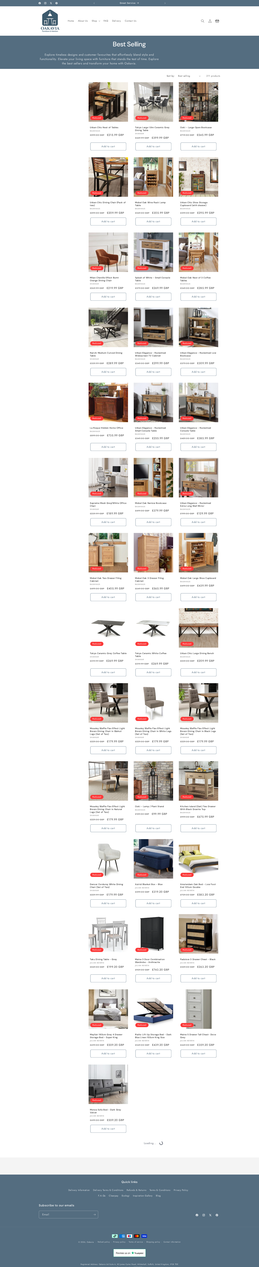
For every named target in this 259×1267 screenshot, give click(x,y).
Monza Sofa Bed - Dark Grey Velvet (105, 1111)
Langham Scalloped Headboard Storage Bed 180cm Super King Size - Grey (152, 1188)
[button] (96, 21)
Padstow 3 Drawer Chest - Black (198, 959)
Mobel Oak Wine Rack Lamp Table (150, 204)
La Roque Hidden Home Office (106, 428)
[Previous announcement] (94, 3)
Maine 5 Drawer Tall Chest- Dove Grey (198, 1036)
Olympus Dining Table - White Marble (106, 1264)
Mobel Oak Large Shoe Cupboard (198, 578)
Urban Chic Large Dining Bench (197, 653)
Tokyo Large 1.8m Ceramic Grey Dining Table (152, 129)
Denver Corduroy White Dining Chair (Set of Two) (106, 885)
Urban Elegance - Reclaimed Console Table (195, 429)
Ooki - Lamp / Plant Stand (149, 806)
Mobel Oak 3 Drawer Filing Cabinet (149, 579)
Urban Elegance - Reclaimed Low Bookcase (198, 354)
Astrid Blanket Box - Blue (149, 884)
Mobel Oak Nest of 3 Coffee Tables (195, 279)
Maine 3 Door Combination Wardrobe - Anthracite (150, 961)
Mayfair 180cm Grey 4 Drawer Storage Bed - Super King (106, 1036)
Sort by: (171, 76)
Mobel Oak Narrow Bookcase (151, 503)
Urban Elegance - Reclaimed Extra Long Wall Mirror (195, 504)
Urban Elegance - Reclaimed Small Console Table (150, 429)
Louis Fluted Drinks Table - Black (198, 1185)
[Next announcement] (165, 3)
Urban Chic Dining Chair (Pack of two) (108, 204)
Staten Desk (141, 1109)
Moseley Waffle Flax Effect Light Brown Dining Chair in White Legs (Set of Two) (153, 731)
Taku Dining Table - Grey (103, 959)
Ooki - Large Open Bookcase (196, 127)
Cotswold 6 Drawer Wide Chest (197, 1109)
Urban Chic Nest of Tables (104, 127)
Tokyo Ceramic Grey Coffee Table (108, 653)
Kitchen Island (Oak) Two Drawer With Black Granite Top (198, 808)
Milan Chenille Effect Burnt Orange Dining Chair (104, 279)
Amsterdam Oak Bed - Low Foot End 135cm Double (198, 885)
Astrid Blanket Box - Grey (104, 1185)
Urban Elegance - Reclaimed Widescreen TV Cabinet (150, 354)
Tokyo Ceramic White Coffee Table (151, 655)
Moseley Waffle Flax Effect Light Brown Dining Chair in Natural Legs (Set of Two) (107, 809)
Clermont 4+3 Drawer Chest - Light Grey (151, 1264)
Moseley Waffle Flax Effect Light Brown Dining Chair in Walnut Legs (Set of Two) (107, 731)
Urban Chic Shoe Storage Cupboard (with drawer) (193, 204)
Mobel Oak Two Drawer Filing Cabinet (106, 579)
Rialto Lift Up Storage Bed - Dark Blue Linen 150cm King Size (153, 1036)
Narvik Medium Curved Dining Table (106, 354)
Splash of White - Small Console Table (152, 279)
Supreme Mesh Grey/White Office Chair (108, 504)
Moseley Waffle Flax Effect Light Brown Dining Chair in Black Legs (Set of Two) (198, 731)
